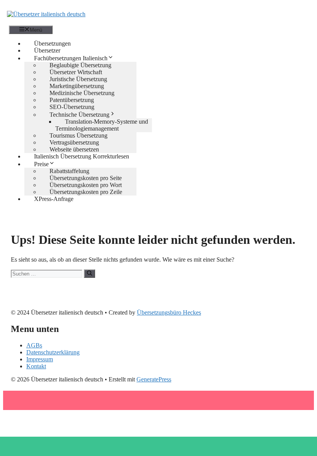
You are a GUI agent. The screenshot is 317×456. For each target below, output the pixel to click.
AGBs (34, 345)
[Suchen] (89, 273)
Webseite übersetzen (74, 149)
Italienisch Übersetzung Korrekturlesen (81, 156)
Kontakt (36, 366)
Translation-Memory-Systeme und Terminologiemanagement (101, 125)
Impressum (39, 359)
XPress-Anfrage (53, 199)
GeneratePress (153, 379)
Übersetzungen (52, 43)
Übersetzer (47, 50)
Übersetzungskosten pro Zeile (85, 192)
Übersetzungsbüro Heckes (169, 312)
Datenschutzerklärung (53, 352)
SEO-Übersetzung (71, 107)
